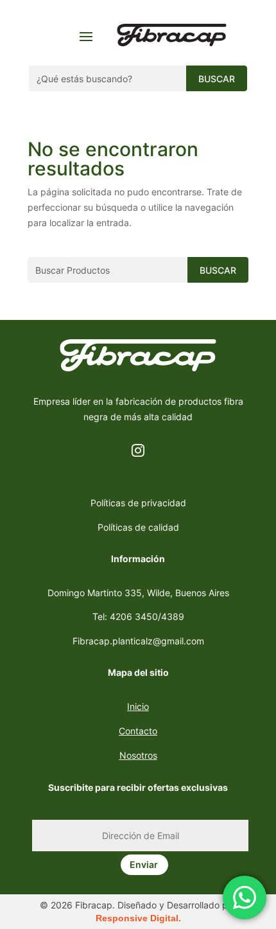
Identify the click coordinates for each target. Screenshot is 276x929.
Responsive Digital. (138, 918)
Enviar (144, 864)
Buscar (216, 78)
